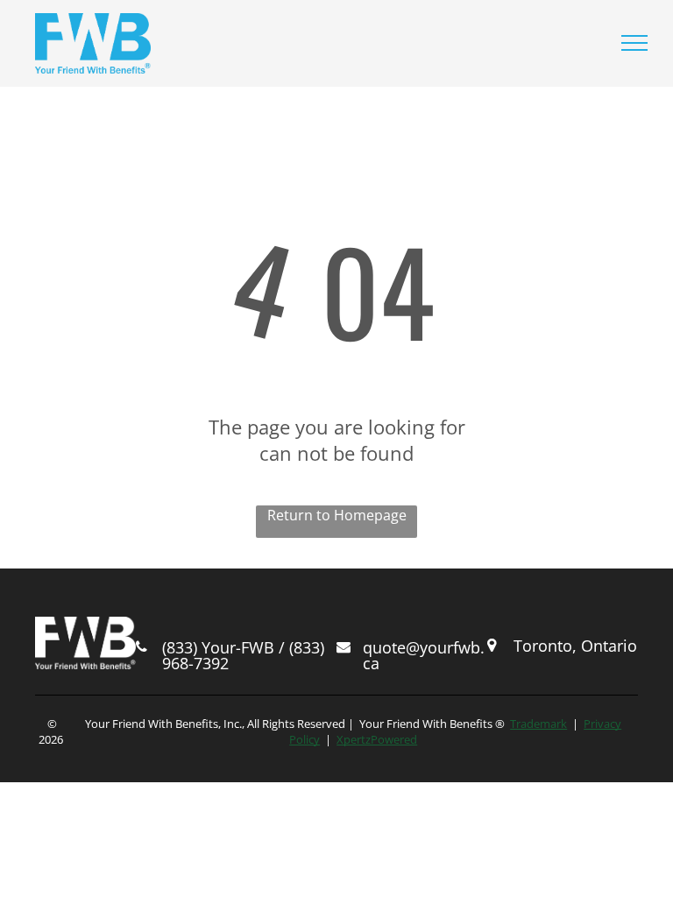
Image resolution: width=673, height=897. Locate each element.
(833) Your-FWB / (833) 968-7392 (243, 655)
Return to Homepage (337, 515)
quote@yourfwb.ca (424, 655)
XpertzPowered (376, 739)
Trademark (538, 723)
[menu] (634, 43)
